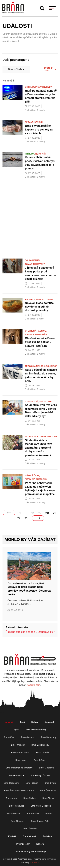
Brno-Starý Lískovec (41, 806)
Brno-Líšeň (39, 760)
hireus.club (34, 863)
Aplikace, (30, 299)
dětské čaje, (32, 475)
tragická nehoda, (35, 366)
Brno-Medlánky (46, 767)
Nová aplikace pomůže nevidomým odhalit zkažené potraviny (39, 307)
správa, (29, 122)
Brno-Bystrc (50, 783)
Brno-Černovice (48, 790)
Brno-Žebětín (42, 752)
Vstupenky (50, 722)
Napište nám (33, 684)
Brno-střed (9, 737)
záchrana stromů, (36, 437)
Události (9, 722)
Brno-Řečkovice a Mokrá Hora (19, 790)
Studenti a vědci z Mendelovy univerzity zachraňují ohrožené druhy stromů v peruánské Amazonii (38, 448)
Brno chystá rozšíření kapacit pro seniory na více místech (39, 129)
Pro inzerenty (23, 844)
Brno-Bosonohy (11, 783)
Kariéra (40, 844)
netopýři (40, 154)
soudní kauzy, (33, 260)
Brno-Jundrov (27, 737)
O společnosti (29, 836)
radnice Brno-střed (36, 334)
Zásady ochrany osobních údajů (30, 851)
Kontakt (12, 836)
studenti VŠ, (32, 401)
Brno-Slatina (48, 798)
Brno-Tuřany (33, 813)
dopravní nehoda (42, 87)
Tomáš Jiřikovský (35, 264)
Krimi (22, 722)
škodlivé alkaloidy (36, 479)
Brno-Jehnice (13, 813)
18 (32, 513)
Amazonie (52, 437)
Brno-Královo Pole (40, 821)
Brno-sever (11, 798)
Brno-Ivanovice (16, 806)
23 (26, 518)
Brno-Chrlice (16, 69)
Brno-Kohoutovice (20, 752)
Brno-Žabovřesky (40, 745)
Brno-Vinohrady (48, 737)
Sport (16, 729)
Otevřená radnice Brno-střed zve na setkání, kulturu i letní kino (39, 342)
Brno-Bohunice (16, 775)
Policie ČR (51, 366)
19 (39, 513)
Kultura (34, 722)
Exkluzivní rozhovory (36, 729)
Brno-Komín (21, 760)
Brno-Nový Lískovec (41, 775)
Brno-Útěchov (17, 821)
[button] (42, 8)
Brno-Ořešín (32, 783)
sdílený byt (45, 401)
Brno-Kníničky (18, 745)
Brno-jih (49, 813)
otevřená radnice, (36, 331)
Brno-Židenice (30, 828)
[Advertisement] (30, 219)
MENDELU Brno (44, 299)
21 (54, 513)
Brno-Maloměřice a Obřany (19, 767)
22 (18, 518)
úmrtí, (28, 87)
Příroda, (30, 154)
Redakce (47, 836)
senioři (38, 122)
